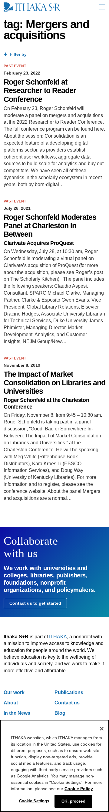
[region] (54, 766)
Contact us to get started (35, 603)
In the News (17, 713)
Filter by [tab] (18, 54)
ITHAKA (58, 636)
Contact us (67, 702)
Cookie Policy (78, 788)
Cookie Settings (34, 801)
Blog (59, 713)
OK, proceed (73, 801)
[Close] (101, 728)
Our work (14, 692)
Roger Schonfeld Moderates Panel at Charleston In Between (50, 225)
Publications (68, 692)
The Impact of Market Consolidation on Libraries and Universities (54, 382)
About (11, 702)
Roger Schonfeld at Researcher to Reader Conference (40, 90)
